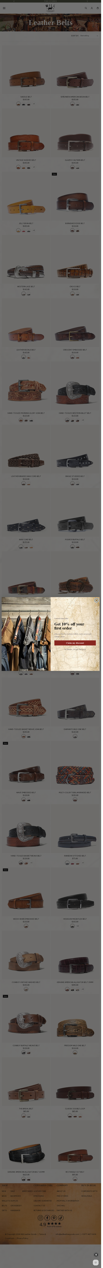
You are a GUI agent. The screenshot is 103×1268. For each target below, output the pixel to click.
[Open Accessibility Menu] (96, 1254)
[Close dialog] (96, 600)
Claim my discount (75, 642)
